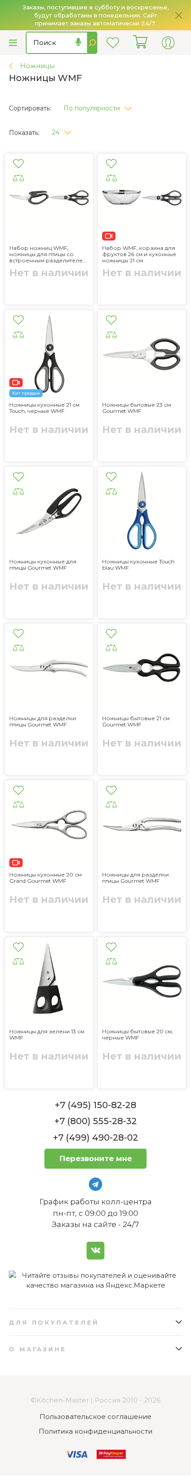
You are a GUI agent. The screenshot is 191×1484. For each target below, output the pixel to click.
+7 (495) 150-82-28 (95, 1105)
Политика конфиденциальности (95, 1431)
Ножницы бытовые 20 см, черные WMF (137, 1034)
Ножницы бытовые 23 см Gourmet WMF (136, 408)
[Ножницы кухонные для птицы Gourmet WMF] (49, 512)
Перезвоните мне (96, 1158)
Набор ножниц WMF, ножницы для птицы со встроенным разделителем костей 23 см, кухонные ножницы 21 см (48, 254)
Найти (92, 43)
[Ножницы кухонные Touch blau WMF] (142, 512)
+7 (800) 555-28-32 (95, 1121)
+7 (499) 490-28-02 (95, 1137)
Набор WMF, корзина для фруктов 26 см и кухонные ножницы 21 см (139, 254)
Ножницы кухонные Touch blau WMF (138, 565)
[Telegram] (95, 1184)
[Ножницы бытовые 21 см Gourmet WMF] (142, 669)
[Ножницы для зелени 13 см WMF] (49, 983)
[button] (101, 106)
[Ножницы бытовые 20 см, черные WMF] (142, 983)
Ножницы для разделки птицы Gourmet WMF (42, 721)
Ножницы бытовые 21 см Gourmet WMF (136, 721)
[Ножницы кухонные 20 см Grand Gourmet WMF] (49, 826)
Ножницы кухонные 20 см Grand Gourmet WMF (45, 878)
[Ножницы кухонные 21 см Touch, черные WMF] (49, 355)
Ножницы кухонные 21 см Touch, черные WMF (44, 408)
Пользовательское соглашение (95, 1416)
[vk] (95, 1251)
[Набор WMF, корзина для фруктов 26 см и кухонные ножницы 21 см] (142, 199)
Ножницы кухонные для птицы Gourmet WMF (42, 565)
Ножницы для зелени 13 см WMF (46, 1034)
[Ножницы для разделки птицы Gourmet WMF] (49, 669)
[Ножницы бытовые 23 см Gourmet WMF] (142, 355)
